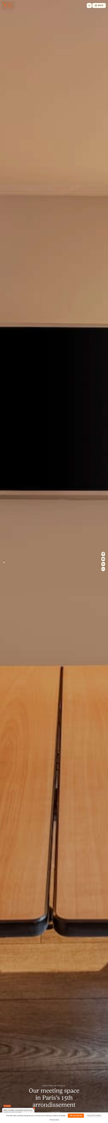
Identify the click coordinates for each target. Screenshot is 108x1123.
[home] (8, 5)
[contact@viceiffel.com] (103, 559)
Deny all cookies (94, 1116)
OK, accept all (76, 1116)
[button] (89, 5)
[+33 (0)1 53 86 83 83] (103, 564)
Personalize (54, 1120)
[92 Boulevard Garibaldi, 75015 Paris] (103, 554)
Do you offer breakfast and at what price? (17, 1109)
